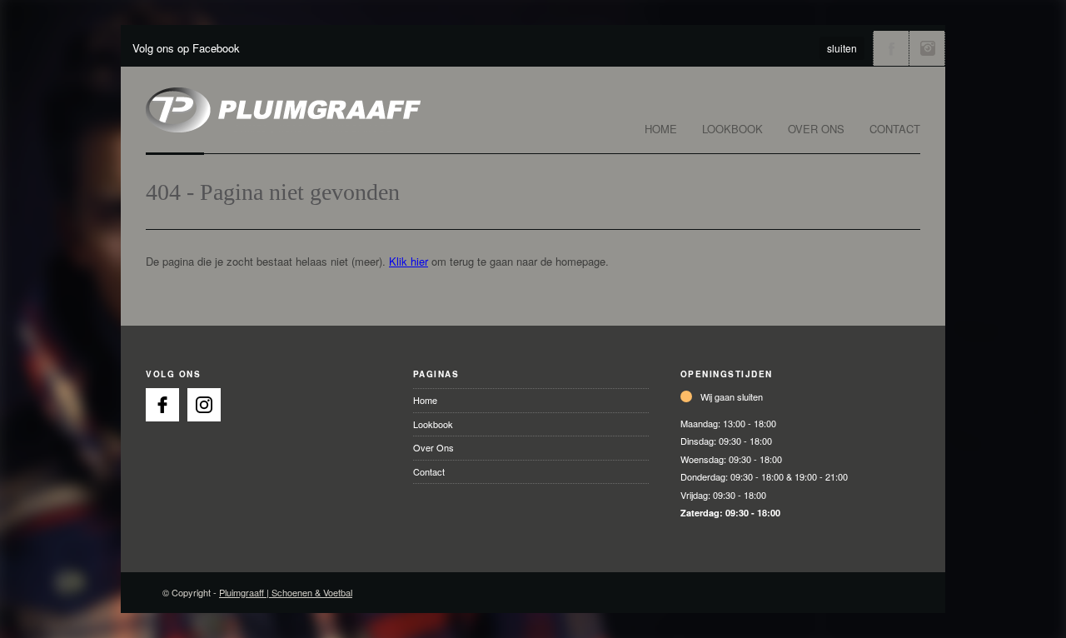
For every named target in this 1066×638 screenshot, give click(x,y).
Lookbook (732, 129)
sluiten (842, 48)
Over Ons (816, 129)
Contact (894, 129)
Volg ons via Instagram (926, 48)
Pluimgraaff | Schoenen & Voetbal (285, 592)
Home (661, 129)
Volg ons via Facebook (891, 48)
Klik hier (408, 261)
